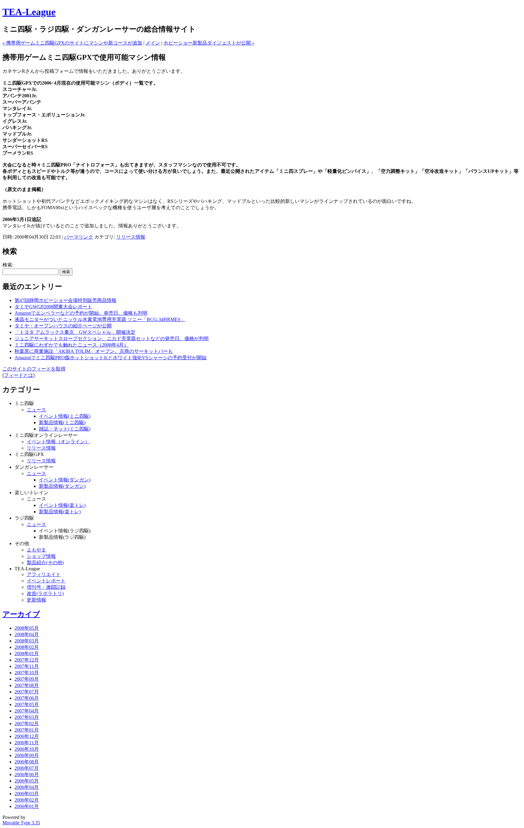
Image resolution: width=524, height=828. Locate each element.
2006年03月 (27, 793)
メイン (153, 42)
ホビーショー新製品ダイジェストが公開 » (208, 42)
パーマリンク (78, 237)
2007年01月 (27, 729)
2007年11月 (27, 666)
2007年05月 (27, 704)
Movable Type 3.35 (21, 822)
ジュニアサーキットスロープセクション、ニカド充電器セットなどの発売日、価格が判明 (112, 338)
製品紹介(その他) (45, 562)
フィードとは (18, 375)
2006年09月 (27, 755)
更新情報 (36, 599)
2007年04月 (27, 710)
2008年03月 (27, 640)
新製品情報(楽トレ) (60, 511)
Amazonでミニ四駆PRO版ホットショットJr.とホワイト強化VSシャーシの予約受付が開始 (111, 357)
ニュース (36, 409)
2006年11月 (27, 742)
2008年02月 (27, 647)
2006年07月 (27, 768)
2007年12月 (27, 659)
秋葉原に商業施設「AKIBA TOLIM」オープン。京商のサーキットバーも (94, 351)
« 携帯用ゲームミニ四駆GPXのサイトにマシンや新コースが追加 (72, 42)
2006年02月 (27, 800)
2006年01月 (27, 806)
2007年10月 (27, 672)
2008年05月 (27, 628)
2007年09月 (27, 679)
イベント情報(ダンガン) (64, 479)
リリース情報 (130, 237)
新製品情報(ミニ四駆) (62, 422)
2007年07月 (27, 691)
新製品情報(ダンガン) (62, 486)
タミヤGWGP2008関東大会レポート (53, 306)
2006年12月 (27, 736)
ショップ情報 (41, 556)
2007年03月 (27, 717)
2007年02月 (27, 723)
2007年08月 (27, 685)
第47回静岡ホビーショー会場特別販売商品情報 (65, 300)
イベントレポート (46, 580)
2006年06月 (27, 774)
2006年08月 (27, 761)
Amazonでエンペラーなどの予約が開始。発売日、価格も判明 (81, 313)
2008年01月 (27, 653)
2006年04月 (27, 787)
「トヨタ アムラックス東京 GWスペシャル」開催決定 (75, 332)
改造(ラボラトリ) (45, 593)
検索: (7, 264)
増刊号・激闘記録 (46, 587)
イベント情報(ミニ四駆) (64, 416)
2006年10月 (27, 749)
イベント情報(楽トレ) (62, 505)
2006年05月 (27, 780)
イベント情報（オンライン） (58, 441)
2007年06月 (27, 698)
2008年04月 (27, 634)
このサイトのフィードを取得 (34, 368)
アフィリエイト (44, 574)
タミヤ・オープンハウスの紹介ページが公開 (63, 325)
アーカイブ (21, 614)
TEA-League (28, 11)
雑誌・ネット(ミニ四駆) (64, 428)
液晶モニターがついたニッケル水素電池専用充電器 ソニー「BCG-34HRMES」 (100, 319)
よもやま (36, 549)
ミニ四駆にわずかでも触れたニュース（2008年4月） (72, 344)
